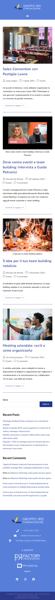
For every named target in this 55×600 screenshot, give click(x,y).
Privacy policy (21, 598)
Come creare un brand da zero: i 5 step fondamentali (24, 483)
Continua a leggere (15, 105)
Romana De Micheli (14, 179)
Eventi (42, 81)
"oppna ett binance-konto (13, 464)
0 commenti (22, 183)
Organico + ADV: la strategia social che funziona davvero (26, 442)
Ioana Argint (11, 81)
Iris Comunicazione (14, 357)
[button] (27, 16)
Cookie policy (33, 598)
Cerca (5, 400)
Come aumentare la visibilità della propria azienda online (26, 487)
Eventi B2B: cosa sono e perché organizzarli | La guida (25, 495)
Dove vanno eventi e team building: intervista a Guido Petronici (25, 167)
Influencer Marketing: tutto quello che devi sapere (30, 473)
